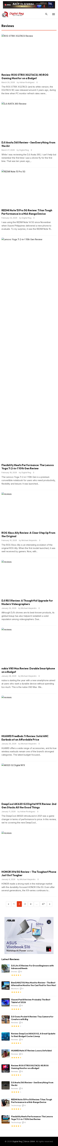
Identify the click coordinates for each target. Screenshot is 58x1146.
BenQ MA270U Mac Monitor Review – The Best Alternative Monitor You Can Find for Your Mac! (33, 983)
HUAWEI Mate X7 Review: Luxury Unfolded (31, 1050)
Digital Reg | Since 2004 (23, 1141)
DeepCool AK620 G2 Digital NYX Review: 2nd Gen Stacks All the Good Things (28, 805)
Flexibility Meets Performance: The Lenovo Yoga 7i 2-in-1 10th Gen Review (27, 466)
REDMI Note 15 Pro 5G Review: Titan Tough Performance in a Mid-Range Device (26, 212)
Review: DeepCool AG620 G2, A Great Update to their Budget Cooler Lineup (33, 1034)
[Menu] (54, 14)
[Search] (46, 14)
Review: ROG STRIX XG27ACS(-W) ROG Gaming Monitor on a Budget (24, 76)
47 (43, 904)
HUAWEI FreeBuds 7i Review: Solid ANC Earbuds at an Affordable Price (24, 738)
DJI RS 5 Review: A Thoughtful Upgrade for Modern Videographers (27, 602)
